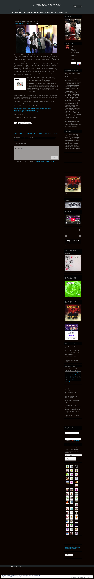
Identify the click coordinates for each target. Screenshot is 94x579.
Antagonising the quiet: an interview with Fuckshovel (72, 408)
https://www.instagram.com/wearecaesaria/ (26, 111)
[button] (66, 184)
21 (68, 378)
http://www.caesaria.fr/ (20, 108)
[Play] (66, 222)
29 (70, 379)
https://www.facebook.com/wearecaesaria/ (39, 108)
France (26, 138)
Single (26, 137)
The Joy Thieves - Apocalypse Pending (70, 389)
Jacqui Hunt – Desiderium (72, 350)
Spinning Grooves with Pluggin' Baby (71, 397)
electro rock (21, 138)
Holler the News (16, 12)
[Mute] (77, 222)
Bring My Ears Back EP (39, 137)
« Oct (66, 381)
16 (73, 376)
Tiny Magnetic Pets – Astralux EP (71, 357)
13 (66, 376)
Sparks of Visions (46, 138)
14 (68, 376)
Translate (76, 440)
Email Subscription (69, 444)
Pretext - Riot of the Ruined (72, 386)
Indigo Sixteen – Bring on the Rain (48, 133)
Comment (54, 157)
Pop (30, 138)
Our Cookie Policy (29, 576)
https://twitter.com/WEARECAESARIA (24, 110)
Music (19, 17)
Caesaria (47, 137)
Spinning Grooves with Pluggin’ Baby (67, 10)
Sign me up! (70, 458)
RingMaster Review (20, 23)
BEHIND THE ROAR (50, 10)
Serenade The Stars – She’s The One (25, 133)
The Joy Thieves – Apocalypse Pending (70, 347)
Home (16, 10)
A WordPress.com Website (16, 566)
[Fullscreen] (79, 222)
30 (73, 379)
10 (75, 374)
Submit (69, 555)
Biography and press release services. (32, 10)
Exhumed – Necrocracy (71, 402)
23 (73, 378)
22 (70, 378)
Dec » (69, 381)
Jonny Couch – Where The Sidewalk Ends (72, 353)
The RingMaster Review (47, 4)
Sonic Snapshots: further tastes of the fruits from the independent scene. (45, 12)
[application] (73, 219)
